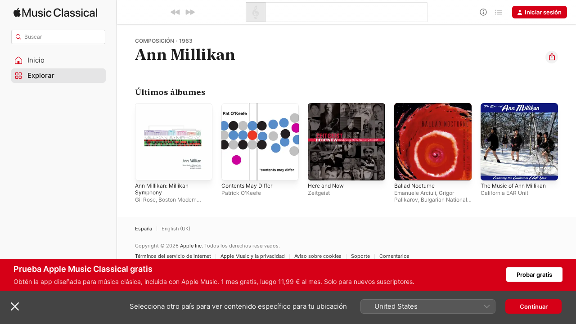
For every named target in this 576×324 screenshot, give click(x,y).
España (143, 228)
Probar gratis (534, 274)
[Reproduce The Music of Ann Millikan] (492, 169)
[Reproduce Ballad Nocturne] (405, 169)
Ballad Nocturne (416, 106)
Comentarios (394, 256)
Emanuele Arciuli (415, 192)
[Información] (483, 12)
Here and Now (328, 106)
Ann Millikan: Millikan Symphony (164, 110)
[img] (55, 12)
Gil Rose (145, 199)
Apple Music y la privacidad (252, 256)
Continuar (534, 306)
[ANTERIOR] (175, 12)
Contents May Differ (250, 106)
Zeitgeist (319, 192)
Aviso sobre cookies (318, 256)
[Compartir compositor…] (551, 57)
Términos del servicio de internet (173, 256)
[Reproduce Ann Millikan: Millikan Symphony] (146, 169)
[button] (58, 60)
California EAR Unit (504, 192)
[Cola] (498, 12)
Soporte (360, 256)
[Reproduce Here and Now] (319, 169)
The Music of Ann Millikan (517, 106)
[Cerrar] (15, 306)
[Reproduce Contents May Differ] (232, 169)
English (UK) (176, 228)
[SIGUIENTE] (190, 12)
